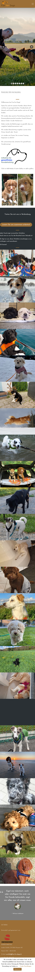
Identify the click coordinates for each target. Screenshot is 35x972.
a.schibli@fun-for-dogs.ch (14, 954)
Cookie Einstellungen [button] (25, 966)
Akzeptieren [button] (17, 969)
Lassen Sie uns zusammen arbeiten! (16, 225)
